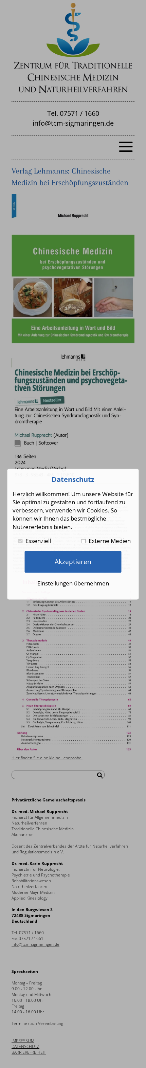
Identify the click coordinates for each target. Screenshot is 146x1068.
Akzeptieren (73, 561)
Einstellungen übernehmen (73, 583)
